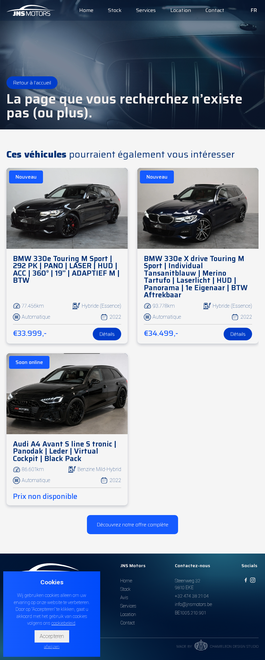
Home (86, 10)
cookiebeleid (63, 623)
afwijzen (51, 646)
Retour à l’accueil (32, 83)
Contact (215, 10)
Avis (124, 597)
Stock (115, 10)
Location (180, 10)
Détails (107, 334)
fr (254, 10)
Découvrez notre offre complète (132, 525)
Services (146, 10)
